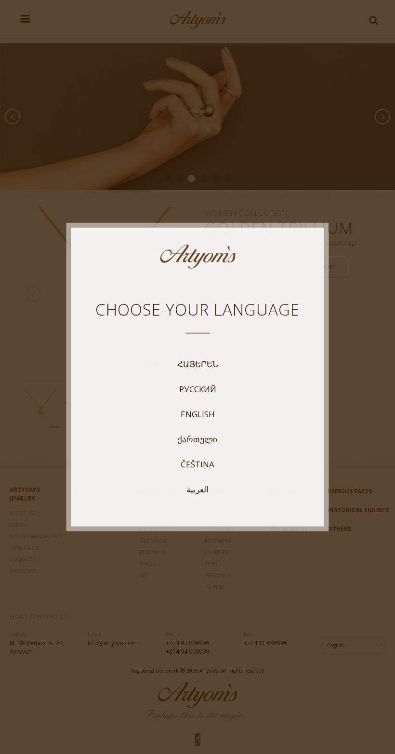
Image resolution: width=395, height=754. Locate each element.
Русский (197, 389)
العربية (197, 489)
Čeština (197, 464)
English (198, 414)
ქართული (197, 439)
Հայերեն (197, 364)
